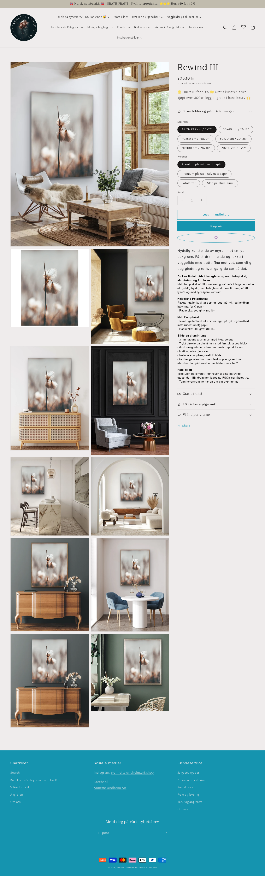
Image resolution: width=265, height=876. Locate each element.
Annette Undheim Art (110, 788)
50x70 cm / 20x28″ (233, 139)
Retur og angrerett (189, 802)
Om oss (15, 802)
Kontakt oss (185, 787)
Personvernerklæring (191, 780)
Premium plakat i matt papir (201, 164)
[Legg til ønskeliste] (216, 237)
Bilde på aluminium (220, 183)
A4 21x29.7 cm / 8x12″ (197, 129)
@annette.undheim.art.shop (132, 772)
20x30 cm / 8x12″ (233, 148)
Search (15, 772)
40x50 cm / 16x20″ (195, 139)
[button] (225, 27)
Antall (180, 192)
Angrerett (16, 794)
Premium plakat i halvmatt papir (204, 173)
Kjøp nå (216, 226)
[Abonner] (165, 832)
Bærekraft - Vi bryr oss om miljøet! (33, 780)
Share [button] (186, 426)
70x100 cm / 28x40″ (196, 148)
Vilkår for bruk (20, 787)
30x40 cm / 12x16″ (236, 129)
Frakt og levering (188, 794)
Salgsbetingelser (188, 772)
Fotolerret (189, 183)
